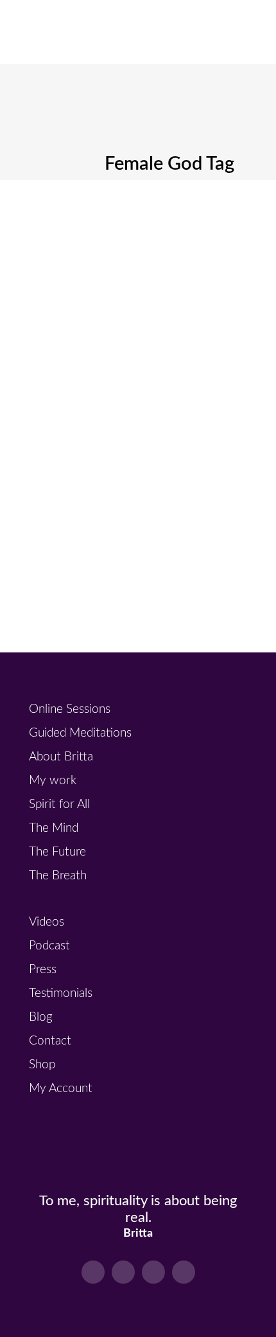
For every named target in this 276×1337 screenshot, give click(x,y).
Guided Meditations (80, 733)
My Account (60, 1088)
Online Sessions (69, 709)
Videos (46, 922)
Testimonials (60, 993)
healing (155, 254)
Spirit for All (59, 804)
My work (52, 781)
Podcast (49, 946)
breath (118, 254)
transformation (120, 268)
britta (73, 254)
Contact (50, 1041)
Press (42, 970)
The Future (57, 852)
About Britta (61, 757)
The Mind (53, 828)
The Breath (58, 876)
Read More (92, 530)
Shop (42, 1065)
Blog (41, 1017)
